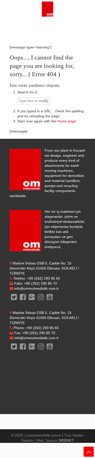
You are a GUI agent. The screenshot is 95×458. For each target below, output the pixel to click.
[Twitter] (14, 298)
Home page (66, 121)
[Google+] (31, 298)
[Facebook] (22, 298)
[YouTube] (49, 298)
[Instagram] (40, 298)
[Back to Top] (89, 452)
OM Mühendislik (48, 9)
